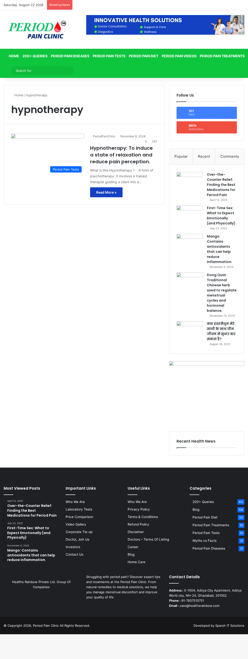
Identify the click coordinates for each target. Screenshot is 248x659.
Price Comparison (79, 517)
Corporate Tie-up (79, 532)
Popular (181, 156)
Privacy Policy (139, 509)
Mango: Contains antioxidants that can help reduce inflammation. (219, 249)
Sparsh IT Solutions (229, 625)
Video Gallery (76, 524)
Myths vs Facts (205, 541)
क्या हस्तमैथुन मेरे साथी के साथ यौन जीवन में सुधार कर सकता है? (221, 331)
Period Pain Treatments (222, 56)
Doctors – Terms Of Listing (148, 539)
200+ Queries (35, 56)
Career (133, 547)
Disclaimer (136, 532)
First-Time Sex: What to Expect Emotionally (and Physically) (221, 216)
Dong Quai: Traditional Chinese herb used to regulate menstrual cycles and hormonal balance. (222, 292)
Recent (204, 156)
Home (13, 56)
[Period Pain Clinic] (37, 29)
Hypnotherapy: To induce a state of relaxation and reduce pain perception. (121, 155)
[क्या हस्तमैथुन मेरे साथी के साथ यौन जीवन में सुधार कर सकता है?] (190, 330)
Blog (131, 554)
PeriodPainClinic (104, 136)
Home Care (136, 562)
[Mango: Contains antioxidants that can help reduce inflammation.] (190, 243)
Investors (73, 547)
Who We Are (75, 502)
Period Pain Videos (179, 56)
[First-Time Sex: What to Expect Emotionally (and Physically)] (190, 215)
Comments (229, 156)
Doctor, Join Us (77, 539)
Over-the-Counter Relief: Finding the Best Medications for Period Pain (221, 184)
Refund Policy (138, 524)
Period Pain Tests (109, 56)
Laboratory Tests (79, 509)
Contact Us (74, 554)
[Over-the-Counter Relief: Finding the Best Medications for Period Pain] (190, 181)
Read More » (106, 192)
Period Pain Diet (143, 56)
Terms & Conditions (143, 517)
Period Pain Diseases (70, 56)
